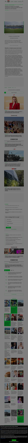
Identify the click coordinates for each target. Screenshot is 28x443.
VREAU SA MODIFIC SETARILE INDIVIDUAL (13, 441)
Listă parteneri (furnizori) (3, 438)
